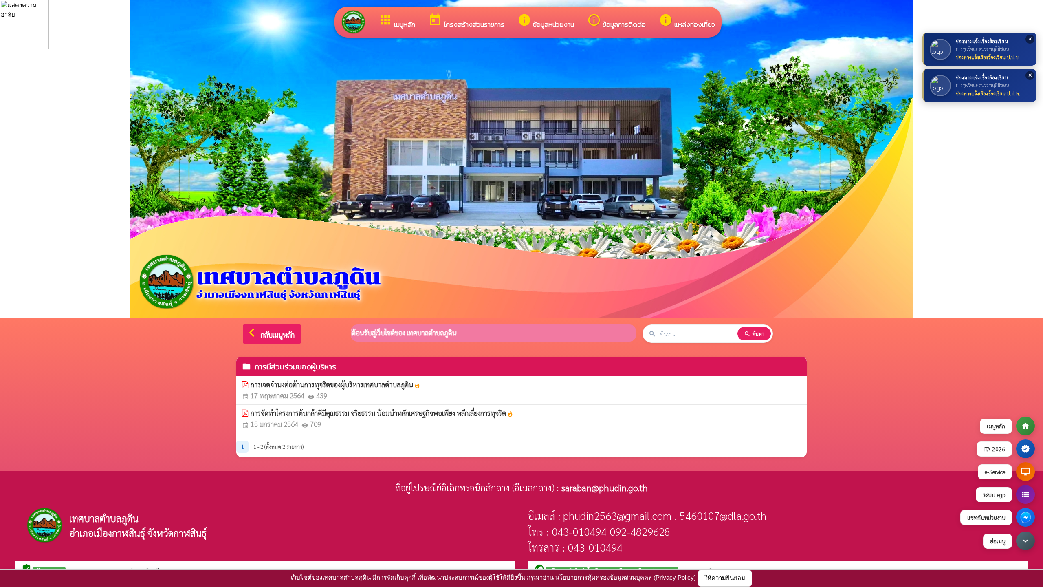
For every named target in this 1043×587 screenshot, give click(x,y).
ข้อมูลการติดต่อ (616, 21)
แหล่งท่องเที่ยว (687, 21)
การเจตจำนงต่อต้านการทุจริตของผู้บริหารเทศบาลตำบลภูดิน (335, 384)
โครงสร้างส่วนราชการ (466, 21)
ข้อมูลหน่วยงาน (545, 21)
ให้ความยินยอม (724, 577)
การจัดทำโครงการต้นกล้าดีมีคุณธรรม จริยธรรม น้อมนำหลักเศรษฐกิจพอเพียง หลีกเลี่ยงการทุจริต (382, 412)
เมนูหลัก (396, 21)
